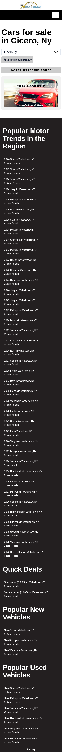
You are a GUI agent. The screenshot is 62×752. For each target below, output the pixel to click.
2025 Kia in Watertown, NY (18, 433)
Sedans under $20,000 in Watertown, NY (26, 594)
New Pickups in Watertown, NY (20, 642)
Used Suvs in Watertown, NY (19, 690)
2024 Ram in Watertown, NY (19, 352)
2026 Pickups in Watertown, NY (21, 201)
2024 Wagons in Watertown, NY (21, 443)
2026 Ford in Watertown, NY (19, 483)
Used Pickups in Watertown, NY (21, 700)
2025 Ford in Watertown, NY (19, 372)
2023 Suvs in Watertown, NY (19, 171)
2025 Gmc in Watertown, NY (19, 423)
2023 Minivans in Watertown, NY (21, 493)
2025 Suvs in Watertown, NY (19, 221)
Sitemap (31, 749)
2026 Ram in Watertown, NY (19, 211)
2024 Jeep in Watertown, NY (19, 292)
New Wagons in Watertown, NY (20, 652)
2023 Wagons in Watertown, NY (21, 544)
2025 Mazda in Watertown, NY (20, 393)
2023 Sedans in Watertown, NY (21, 362)
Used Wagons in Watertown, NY (21, 730)
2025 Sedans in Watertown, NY (21, 332)
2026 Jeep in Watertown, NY (19, 191)
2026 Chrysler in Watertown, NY (21, 534)
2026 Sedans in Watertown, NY (21, 503)
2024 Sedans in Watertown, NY (21, 463)
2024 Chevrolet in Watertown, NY (22, 241)
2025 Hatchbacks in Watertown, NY (23, 513)
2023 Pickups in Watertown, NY (21, 252)
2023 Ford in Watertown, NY (19, 413)
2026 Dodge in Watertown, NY (20, 272)
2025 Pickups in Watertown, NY (21, 312)
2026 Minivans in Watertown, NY (21, 523)
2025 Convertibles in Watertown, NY (23, 554)
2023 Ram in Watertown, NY (19, 382)
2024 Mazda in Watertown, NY (20, 322)
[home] (31, 5)
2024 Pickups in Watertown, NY (21, 231)
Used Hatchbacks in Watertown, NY (23, 720)
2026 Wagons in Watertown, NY (21, 403)
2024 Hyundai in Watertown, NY (21, 282)
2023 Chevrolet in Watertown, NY (22, 342)
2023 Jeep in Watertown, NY (19, 302)
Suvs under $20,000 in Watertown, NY (24, 584)
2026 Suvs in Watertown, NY (19, 181)
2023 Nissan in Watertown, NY (20, 262)
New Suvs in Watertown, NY (19, 632)
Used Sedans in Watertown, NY (21, 710)
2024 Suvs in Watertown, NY (19, 161)
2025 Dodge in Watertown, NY (20, 453)
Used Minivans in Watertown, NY (21, 740)
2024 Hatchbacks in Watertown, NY (23, 473)
